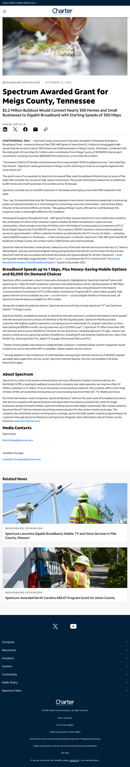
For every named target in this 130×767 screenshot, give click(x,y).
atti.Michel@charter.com (18, 440)
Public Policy (10, 682)
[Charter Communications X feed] (56, 626)
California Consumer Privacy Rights (65, 732)
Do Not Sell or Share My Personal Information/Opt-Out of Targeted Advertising (65, 739)
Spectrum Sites (11, 690)
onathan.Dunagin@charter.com (22, 459)
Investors (8, 658)
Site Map (65, 753)
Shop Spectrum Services (19, 3)
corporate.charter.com (26, 420)
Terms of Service (65, 718)
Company (8, 642)
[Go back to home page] (65, 703)
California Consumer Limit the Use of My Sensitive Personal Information (65, 746)
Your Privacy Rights (65, 725)
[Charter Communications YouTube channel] (74, 626)
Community (9, 674)
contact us (74, 760)
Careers (7, 666)
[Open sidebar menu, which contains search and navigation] (5, 11)
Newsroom (9, 650)
